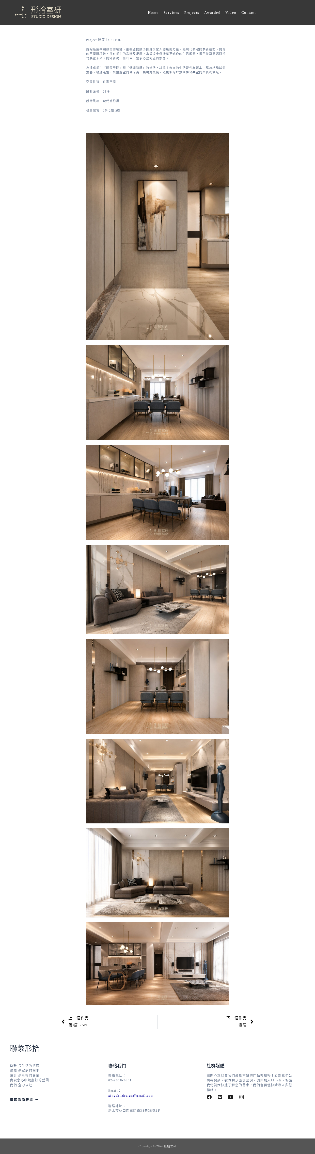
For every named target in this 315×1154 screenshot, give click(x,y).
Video (230, 13)
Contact (248, 13)
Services (171, 13)
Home (153, 13)
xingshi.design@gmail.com (131, 1095)
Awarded (212, 13)
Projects (191, 13)
